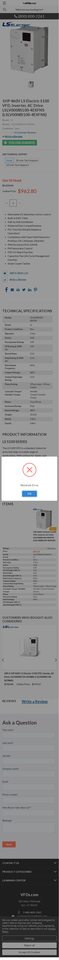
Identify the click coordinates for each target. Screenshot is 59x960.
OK (29, 493)
